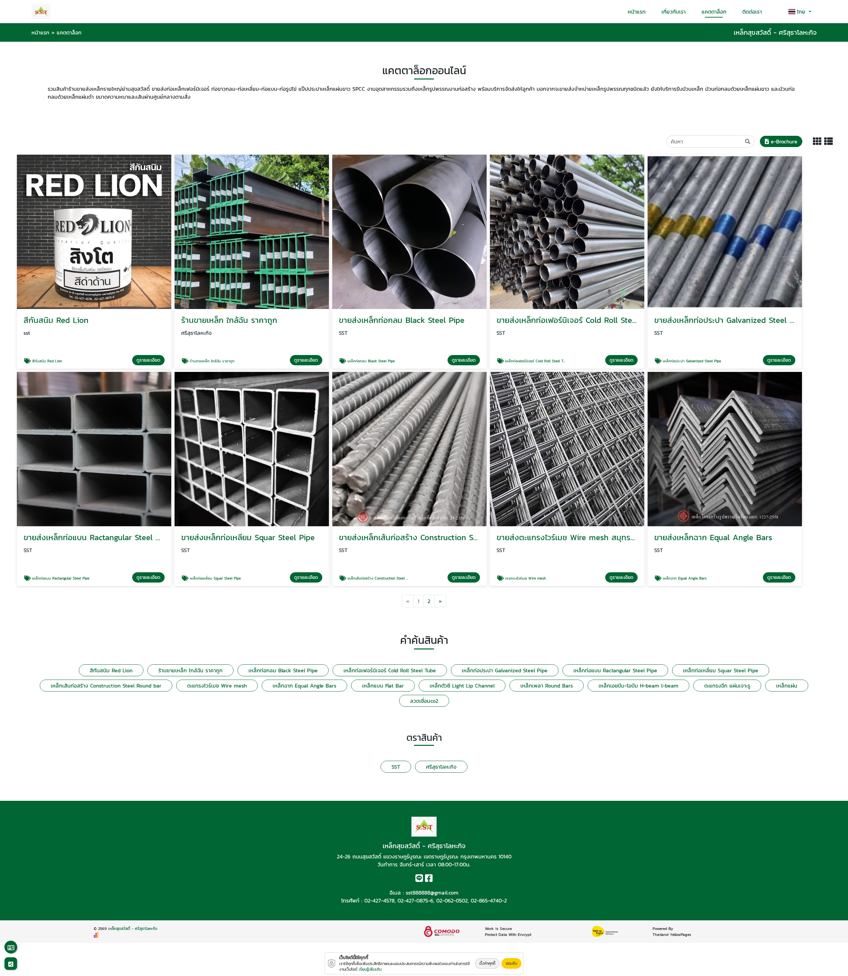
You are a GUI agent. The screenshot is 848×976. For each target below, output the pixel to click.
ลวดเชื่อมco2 (424, 701)
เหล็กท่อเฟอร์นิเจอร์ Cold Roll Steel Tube (390, 670)
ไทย (802, 12)
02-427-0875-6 (415, 900)
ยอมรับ (511, 963)
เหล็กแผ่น (786, 686)
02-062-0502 (452, 900)
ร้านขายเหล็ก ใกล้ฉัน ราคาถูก (190, 670)
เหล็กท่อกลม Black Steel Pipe (283, 670)
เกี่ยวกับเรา (674, 12)
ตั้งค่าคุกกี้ (487, 963)
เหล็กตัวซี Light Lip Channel (462, 686)
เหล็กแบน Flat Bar (383, 686)
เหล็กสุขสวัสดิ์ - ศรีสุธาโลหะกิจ (132, 929)
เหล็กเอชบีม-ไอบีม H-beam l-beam (638, 686)
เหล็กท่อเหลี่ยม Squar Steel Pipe (720, 670)
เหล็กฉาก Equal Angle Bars (304, 686)
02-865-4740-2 (489, 900)
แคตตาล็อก (714, 12)
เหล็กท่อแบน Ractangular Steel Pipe (615, 670)
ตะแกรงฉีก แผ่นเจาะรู (727, 686)
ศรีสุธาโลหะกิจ (441, 767)
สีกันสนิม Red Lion (111, 670)
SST (396, 767)
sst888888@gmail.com (432, 893)
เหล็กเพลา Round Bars (546, 686)
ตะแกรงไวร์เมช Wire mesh (217, 686)
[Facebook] (429, 879)
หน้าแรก (637, 12)
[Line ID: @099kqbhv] (419, 879)
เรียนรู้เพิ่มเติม (370, 969)
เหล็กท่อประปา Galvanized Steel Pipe (505, 670)
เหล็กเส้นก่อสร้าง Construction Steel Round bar (106, 686)
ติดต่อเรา (752, 12)
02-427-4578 (379, 900)
